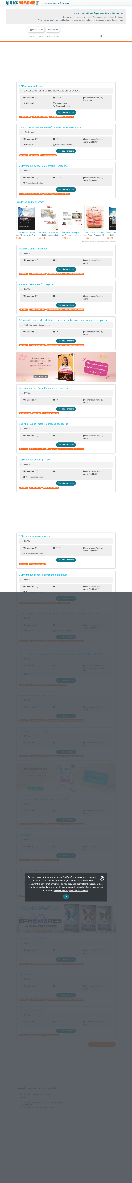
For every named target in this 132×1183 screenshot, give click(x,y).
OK (66, 897)
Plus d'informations (66, 112)
